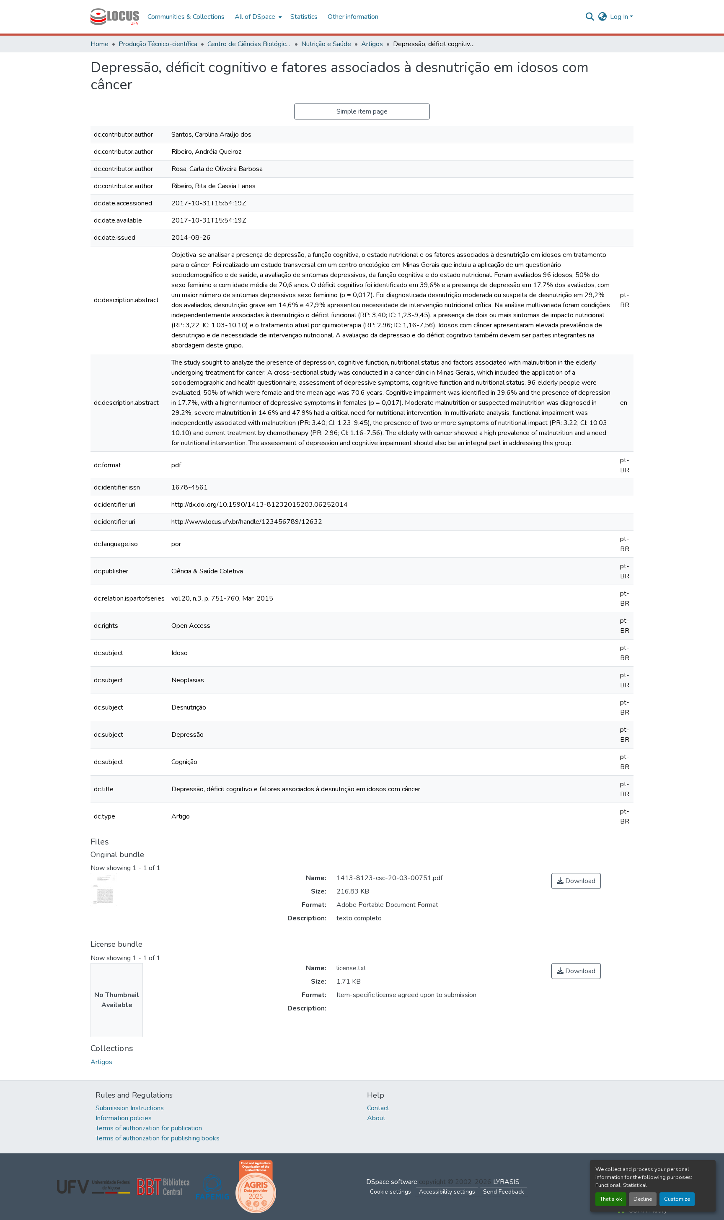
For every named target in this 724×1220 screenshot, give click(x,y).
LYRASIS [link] (506, 1181)
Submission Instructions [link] (130, 1108)
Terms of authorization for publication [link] (149, 1128)
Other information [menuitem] (353, 16)
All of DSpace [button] (255, 16)
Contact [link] (378, 1108)
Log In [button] (620, 16)
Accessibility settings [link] (447, 1192)
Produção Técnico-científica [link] (158, 44)
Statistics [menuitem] (304, 16)
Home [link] (99, 44)
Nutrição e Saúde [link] (326, 44)
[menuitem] (257, 17)
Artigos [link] (372, 44)
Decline (643, 1199)
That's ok (611, 1199)
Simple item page (362, 111)
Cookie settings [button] (390, 1192)
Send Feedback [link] (503, 1192)
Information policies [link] (124, 1118)
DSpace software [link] (391, 1181)
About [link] (376, 1118)
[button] (114, 16)
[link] (576, 881)
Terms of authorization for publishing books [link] (158, 1138)
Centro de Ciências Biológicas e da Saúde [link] (249, 44)
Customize (677, 1199)
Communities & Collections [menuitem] (186, 16)
